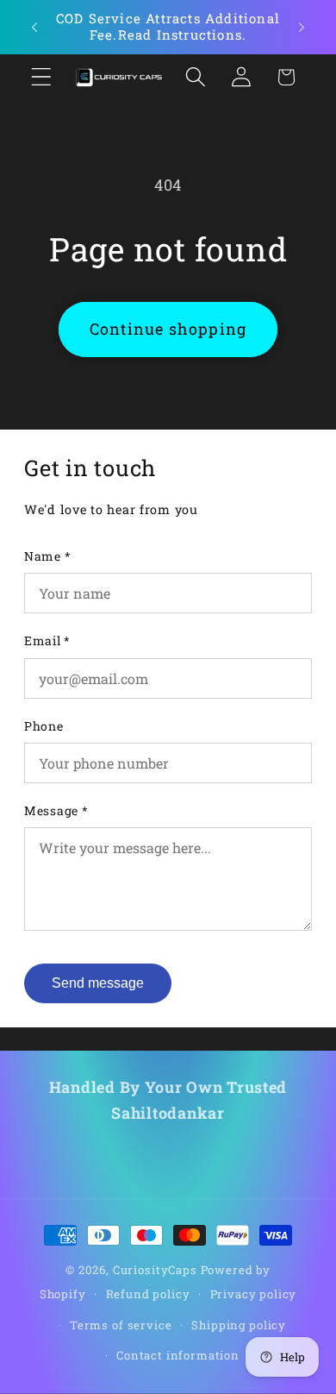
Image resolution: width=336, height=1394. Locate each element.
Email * (47, 640)
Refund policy (148, 1294)
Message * (56, 810)
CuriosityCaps (155, 1270)
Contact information (178, 1355)
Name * (47, 556)
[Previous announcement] (34, 27)
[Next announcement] (301, 27)
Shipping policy (238, 1325)
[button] (42, 77)
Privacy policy (253, 1294)
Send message (98, 983)
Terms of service (120, 1325)
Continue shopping (168, 328)
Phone (44, 726)
